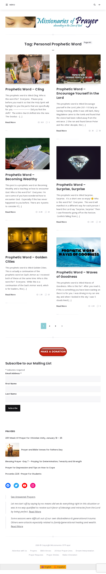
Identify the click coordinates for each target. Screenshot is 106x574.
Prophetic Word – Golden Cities (26, 259)
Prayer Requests (36, 555)
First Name (11, 383)
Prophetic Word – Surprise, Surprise (71, 187)
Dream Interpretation (85, 550)
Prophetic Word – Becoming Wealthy (21, 177)
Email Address (13, 373)
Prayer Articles (53, 555)
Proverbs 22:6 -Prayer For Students (23, 473)
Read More (10, 122)
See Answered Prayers (23, 496)
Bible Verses (45, 550)
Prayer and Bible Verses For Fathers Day (42, 449)
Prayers (33, 550)
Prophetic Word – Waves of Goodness (76, 274)
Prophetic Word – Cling (24, 89)
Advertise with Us (19, 550)
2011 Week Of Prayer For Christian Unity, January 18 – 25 (33, 438)
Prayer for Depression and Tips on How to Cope (30, 467)
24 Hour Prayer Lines (63, 550)
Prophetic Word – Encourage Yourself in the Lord (77, 93)
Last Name (11, 393)
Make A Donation (70, 555)
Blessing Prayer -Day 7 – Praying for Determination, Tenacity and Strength (43, 461)
